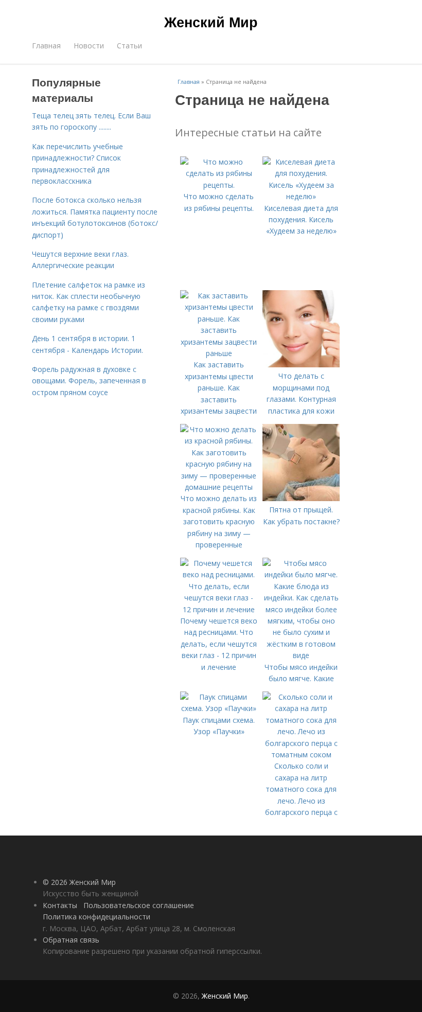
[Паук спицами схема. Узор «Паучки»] (218, 708)
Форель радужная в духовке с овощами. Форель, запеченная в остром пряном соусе (89, 380)
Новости (89, 45)
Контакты (60, 905)
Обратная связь (71, 940)
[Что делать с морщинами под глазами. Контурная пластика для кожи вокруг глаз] (301, 364)
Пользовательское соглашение (138, 905)
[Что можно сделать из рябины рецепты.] (218, 185)
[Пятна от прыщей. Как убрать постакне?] (301, 498)
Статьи (129, 45)
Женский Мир (211, 21)
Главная (46, 45)
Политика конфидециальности (96, 916)
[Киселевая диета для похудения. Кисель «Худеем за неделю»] (301, 196)
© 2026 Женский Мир (79, 882)
